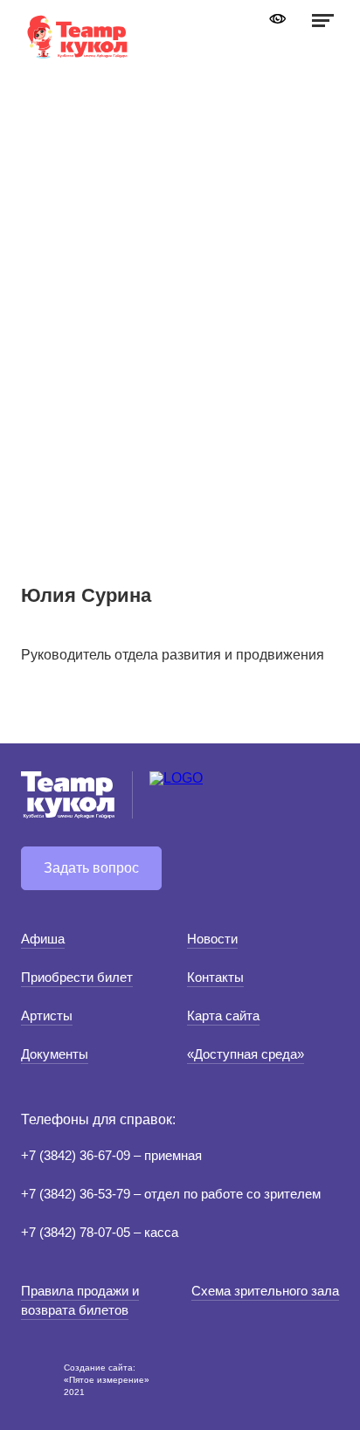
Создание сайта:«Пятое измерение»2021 (106, 1380)
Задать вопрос (91, 867)
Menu (320, 20)
